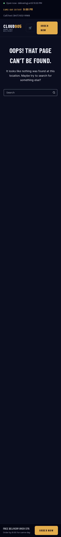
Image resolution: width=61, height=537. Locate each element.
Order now (44, 28)
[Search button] (54, 92)
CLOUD (12, 28)
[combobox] (27, 92)
